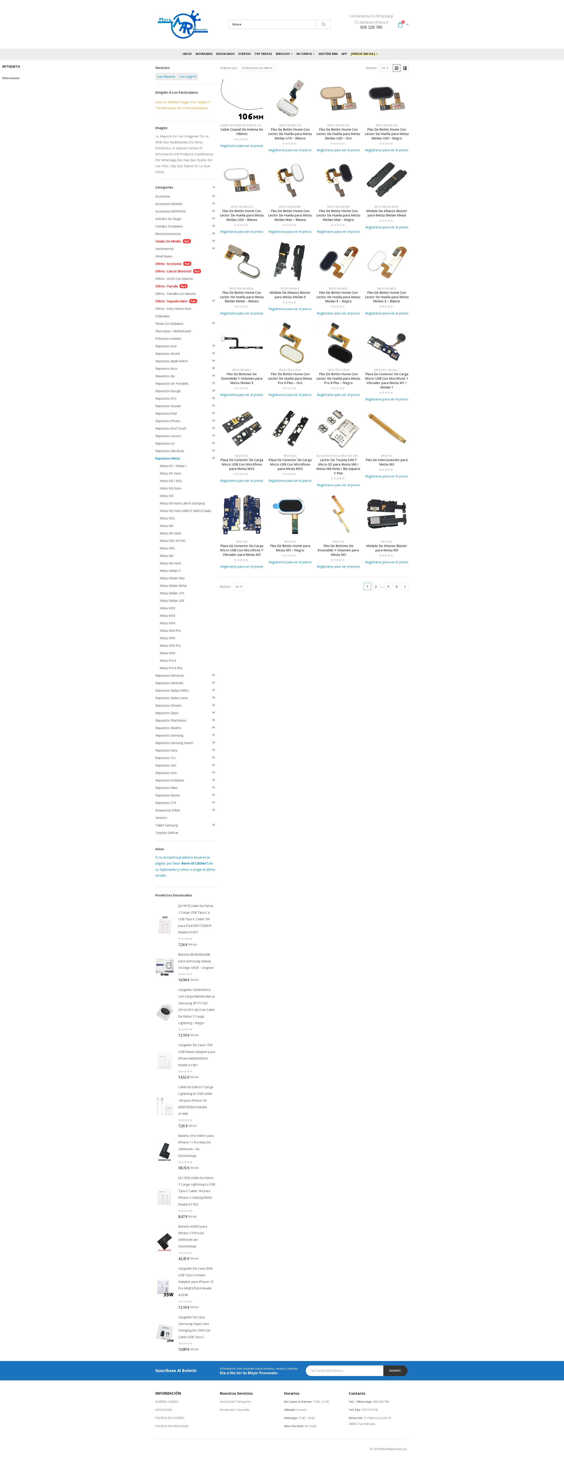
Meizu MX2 (241, 455)
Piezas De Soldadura (169, 323)
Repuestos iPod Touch (170, 428)
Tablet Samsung (166, 825)
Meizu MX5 (167, 638)
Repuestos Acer (166, 346)
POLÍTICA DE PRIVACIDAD (172, 1426)
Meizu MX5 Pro (170, 645)
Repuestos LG (164, 443)
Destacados (225, 54)
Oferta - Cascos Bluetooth (173, 271)
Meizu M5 (166, 526)
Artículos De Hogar (168, 219)
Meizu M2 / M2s (171, 481)
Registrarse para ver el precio (241, 146)
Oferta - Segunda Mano (171, 301)
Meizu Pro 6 (168, 660)
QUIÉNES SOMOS (167, 1402)
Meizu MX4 (167, 623)
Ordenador (162, 316)
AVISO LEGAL (164, 1410)
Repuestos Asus (166, 368)
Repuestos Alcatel (167, 353)
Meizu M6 (346, 455)
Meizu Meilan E (290, 288)
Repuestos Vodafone (169, 780)
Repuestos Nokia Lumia (171, 698)
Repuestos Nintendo (169, 683)
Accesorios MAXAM (168, 204)
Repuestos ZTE (165, 803)
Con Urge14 (187, 76)
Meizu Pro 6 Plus (290, 369)
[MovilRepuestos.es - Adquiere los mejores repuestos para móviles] (182, 24)
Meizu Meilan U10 (290, 125)
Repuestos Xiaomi (167, 795)
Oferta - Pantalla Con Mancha (175, 294)
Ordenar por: (229, 68)
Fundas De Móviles (168, 241)
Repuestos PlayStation (170, 720)
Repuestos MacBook (169, 451)
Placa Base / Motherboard (173, 331)
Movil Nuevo (163, 256)
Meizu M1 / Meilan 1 (387, 369)
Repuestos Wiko (166, 788)
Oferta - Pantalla (166, 286)
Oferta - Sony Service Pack (173, 309)
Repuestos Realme (168, 728)
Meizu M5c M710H (173, 541)
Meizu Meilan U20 (338, 125)
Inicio (187, 54)
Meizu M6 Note (170, 563)
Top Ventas (263, 54)
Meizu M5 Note (170, 533)
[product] (242, 98)
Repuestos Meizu (167, 458)
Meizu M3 (387, 455)
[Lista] (405, 68)
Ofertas (244, 54)
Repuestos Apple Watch (171, 361)
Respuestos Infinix (167, 810)
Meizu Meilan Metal (387, 206)
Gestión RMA (328, 54)
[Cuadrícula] (396, 68)
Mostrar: (372, 68)
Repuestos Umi (165, 765)
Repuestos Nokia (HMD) (172, 690)
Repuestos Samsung (169, 735)
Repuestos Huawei (168, 406)
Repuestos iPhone (167, 421)
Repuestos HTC (166, 398)
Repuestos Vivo (165, 773)
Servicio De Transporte (235, 1402)
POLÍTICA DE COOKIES (169, 1418)
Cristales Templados (169, 226)
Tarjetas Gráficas (166, 833)
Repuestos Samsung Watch (174, 743)
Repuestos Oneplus (168, 705)
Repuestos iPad (165, 413)
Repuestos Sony (166, 750)
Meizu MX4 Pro (170, 630)
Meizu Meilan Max (290, 206)
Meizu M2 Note (170, 488)
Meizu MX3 (290, 455)
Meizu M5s (167, 548)
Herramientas (164, 249)
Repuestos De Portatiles (172, 383)
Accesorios (162, 196)
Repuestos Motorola (169, 675)
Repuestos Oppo (166, 713)
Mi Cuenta (304, 54)
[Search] (323, 24)
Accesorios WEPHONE (170, 211)
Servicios (161, 818)
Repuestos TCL (165, 758)
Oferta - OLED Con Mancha (174, 279)
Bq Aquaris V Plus (327, 455)
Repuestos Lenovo (168, 436)
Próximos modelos (168, 338)
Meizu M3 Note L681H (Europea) (182, 503)
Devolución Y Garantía (234, 1410)
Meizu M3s (167, 518)
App (344, 54)
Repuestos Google (168, 391)
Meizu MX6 (167, 653)
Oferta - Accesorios (168, 264)
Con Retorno (166, 76)
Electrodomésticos (168, 234)
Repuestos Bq (164, 376)
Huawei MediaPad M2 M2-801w (238, 125)
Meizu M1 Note (170, 473)
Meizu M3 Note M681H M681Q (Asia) (185, 511)
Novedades (204, 54)
